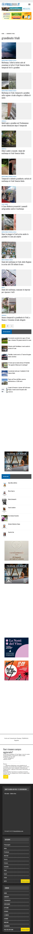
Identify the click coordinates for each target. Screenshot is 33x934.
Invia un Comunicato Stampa (12, 738)
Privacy (5, 764)
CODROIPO (6, 897)
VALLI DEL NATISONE (8, 929)
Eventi (5, 874)
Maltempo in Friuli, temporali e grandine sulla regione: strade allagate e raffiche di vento (16, 95)
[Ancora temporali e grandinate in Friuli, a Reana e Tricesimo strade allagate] (16, 305)
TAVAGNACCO (7, 900)
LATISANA (6, 908)
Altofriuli (6, 855)
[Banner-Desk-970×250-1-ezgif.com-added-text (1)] (16, 18)
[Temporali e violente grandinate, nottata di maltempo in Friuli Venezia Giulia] (16, 166)
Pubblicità (25, 738)
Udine (5, 848)
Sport (5, 870)
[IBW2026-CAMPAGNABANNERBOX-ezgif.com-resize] (16, 679)
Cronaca (4, 121)
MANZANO (6, 922)
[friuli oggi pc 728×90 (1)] (16, 10)
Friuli (3, 287)
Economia (6, 866)
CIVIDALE (6, 911)
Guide (5, 877)
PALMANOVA (7, 926)
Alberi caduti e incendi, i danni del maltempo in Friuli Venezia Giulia (13, 152)
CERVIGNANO (7, 904)
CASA (3, 204)
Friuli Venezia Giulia (7, 259)
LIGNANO (6, 918)
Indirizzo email (7, 759)
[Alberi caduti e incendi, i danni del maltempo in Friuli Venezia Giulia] (16, 139)
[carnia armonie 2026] (16, 559)
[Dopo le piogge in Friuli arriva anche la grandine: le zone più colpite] (16, 222)
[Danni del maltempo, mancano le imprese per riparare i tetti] (16, 277)
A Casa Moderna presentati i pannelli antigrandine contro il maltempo (14, 207)
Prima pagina (7, 845)
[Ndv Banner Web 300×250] (16, 656)
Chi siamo (6, 793)
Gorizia (5, 859)
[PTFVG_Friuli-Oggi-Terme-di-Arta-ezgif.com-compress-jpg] (16, 470)
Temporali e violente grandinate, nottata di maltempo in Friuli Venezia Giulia (16, 179)
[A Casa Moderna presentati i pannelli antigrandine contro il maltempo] (16, 194)
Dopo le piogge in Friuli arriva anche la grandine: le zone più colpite (15, 235)
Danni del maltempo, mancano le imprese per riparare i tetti (16, 290)
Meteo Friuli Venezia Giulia (9, 60)
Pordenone (6, 852)
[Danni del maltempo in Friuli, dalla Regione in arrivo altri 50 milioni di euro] (16, 250)
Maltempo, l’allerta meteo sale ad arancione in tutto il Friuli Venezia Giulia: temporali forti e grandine (16, 65)
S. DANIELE (6, 915)
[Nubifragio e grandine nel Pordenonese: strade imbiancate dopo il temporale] (16, 111)
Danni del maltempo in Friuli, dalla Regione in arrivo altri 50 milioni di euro (16, 263)
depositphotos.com (18, 831)
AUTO (5, 881)
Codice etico (13, 793)
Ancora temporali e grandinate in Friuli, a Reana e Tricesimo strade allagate (16, 318)
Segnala (16, 740)
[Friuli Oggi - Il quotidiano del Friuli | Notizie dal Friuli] (14, 4)
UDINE (6, 204)
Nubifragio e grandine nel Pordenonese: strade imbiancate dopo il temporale (15, 124)
